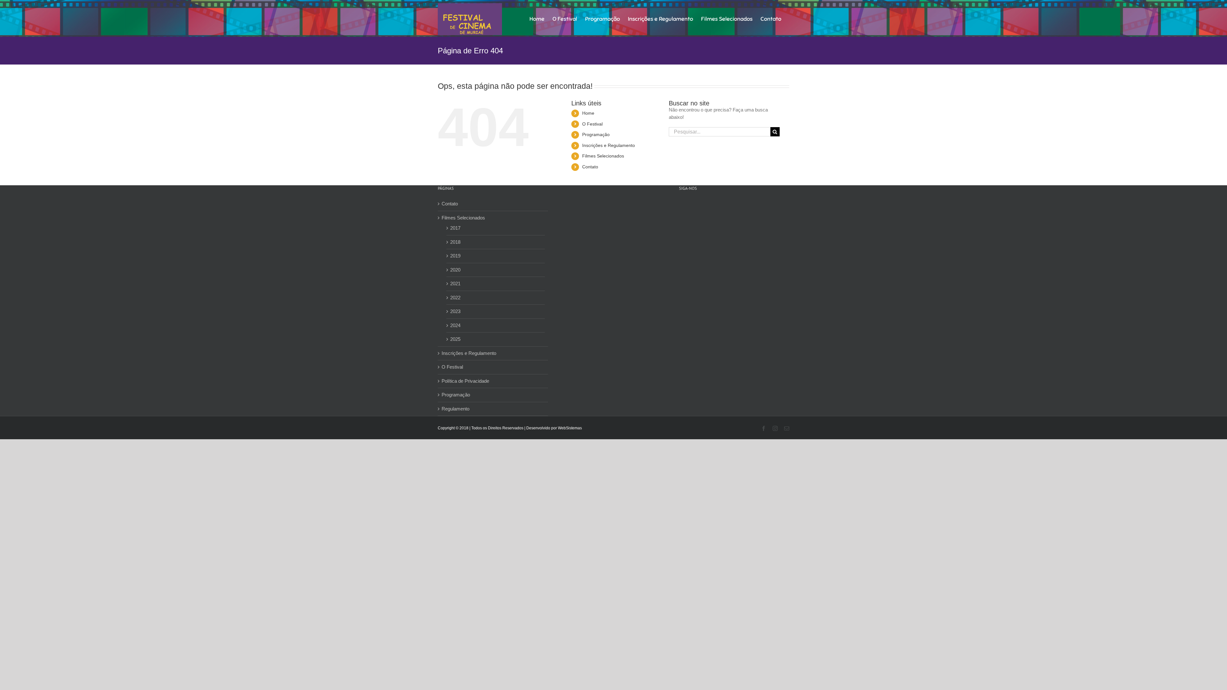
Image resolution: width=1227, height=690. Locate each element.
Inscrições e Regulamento (608, 145)
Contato (590, 166)
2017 (455, 228)
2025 (455, 339)
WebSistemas (570, 428)
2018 (455, 242)
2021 (455, 283)
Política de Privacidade (465, 381)
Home (588, 113)
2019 (455, 255)
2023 (455, 311)
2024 (455, 325)
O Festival (592, 123)
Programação (596, 134)
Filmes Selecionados (603, 155)
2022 (455, 297)
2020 (455, 269)
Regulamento (455, 408)
